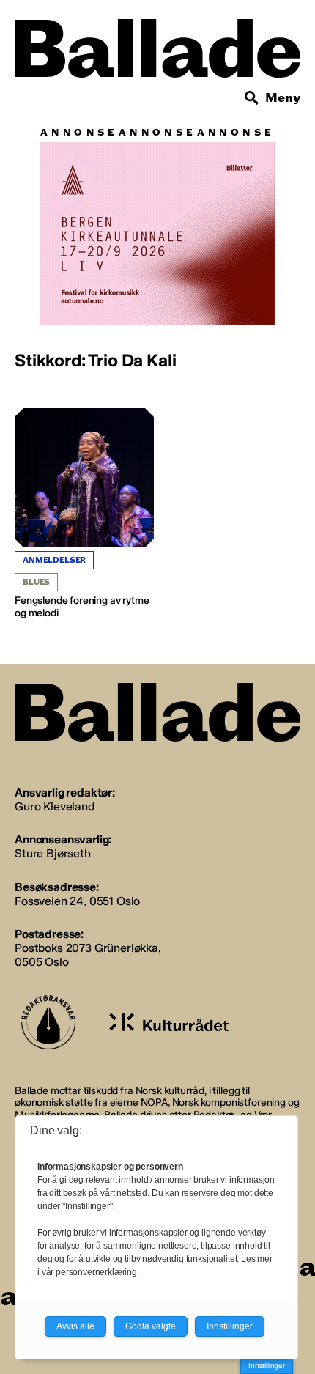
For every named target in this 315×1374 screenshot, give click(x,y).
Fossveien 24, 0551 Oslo (77, 901)
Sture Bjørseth (53, 853)
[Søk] (252, 98)
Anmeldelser (54, 560)
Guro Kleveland (54, 806)
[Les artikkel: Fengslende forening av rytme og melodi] (84, 514)
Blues (36, 582)
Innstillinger (266, 1366)
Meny (282, 98)
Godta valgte (150, 1326)
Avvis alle (75, 1326)
